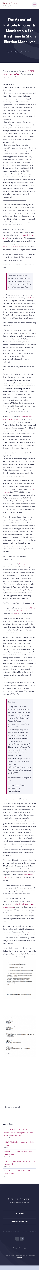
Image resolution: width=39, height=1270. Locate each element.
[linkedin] (22, 1239)
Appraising (18, 52)
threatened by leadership (11, 247)
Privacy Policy (17, 1248)
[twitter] (17, 1239)
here (18, 77)
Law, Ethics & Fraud (26, 52)
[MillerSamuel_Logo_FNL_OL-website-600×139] (11, 3)
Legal (24, 1248)
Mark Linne (17, 614)
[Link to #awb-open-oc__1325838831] (34, 4)
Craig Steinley (30, 298)
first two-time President (27, 564)
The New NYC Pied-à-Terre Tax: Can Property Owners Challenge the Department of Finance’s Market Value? (19, 1132)
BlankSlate (19, 1257)
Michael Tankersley (23, 611)
